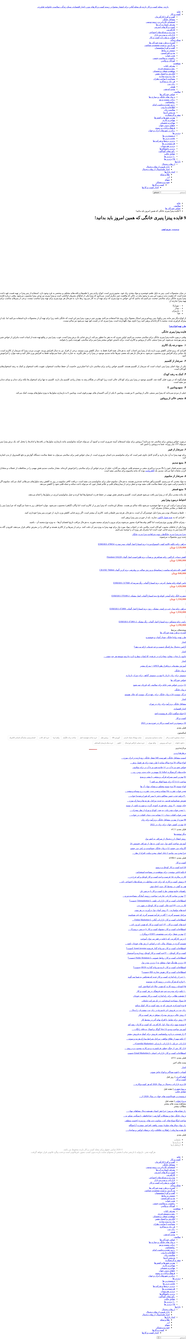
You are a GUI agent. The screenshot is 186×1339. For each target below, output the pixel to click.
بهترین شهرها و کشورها (164, 117)
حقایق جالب (169, 154)
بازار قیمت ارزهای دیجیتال (158, 167)
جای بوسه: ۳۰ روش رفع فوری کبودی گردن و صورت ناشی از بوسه (156, 805)
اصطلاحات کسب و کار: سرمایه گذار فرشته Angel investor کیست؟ (156, 948)
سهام (167, 179)
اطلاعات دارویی (168, 107)
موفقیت (177, 63)
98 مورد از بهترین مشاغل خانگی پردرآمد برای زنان (163, 820)
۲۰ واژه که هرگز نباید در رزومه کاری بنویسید (166, 982)
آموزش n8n (116, 738)
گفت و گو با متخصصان (165, 48)
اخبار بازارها (169, 172)
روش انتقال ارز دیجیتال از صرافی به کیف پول (165, 839)
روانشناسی (170, 102)
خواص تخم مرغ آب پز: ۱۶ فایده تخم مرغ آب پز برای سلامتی (159, 767)
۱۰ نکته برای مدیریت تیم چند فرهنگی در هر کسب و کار (161, 991)
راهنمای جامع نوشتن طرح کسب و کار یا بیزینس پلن (163, 891)
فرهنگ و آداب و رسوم (165, 128)
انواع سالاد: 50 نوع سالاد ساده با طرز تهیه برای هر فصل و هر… (158, 762)
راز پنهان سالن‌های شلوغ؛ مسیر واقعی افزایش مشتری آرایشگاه (157, 1125)
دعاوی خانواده (180, 743)
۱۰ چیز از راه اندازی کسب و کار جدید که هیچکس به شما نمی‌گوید (157, 977)
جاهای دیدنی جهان (167, 125)
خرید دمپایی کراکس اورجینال (134, 743)
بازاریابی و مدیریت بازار (164, 35)
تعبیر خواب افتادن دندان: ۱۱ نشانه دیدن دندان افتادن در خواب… (157, 815)
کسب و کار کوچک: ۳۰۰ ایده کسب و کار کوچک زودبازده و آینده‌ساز (156, 953)
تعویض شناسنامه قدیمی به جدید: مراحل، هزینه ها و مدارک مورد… (156, 801)
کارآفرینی (170, 30)
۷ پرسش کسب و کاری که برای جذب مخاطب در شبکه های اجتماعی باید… (152, 882)
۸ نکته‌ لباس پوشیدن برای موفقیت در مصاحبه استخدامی (161, 872)
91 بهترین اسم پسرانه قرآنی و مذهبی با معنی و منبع (163, 777)
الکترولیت (149, 471)
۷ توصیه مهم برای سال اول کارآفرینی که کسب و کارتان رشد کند (157, 1024)
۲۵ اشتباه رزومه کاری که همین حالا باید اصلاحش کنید (162, 986)
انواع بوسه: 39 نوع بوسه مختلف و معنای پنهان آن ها (163, 786)
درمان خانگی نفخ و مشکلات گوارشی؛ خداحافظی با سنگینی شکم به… (154, 1116)
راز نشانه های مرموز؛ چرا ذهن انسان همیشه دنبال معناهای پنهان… (156, 1111)
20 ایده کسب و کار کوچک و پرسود (170, 867)
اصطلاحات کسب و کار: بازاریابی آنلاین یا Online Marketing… (159, 920)
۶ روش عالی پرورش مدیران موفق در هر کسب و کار (162, 1015)
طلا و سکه (165, 174)
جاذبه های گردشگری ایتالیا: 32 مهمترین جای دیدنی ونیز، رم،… (158, 772)
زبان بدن (171, 84)
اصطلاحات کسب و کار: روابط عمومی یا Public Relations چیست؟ (157, 958)
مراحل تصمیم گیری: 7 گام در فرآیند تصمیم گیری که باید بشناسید (157, 915)
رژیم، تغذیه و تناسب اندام (164, 105)
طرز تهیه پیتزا (158, 534)
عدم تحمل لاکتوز (165, 517)
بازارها (178, 161)
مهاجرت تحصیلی (167, 123)
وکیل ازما (56, 738)
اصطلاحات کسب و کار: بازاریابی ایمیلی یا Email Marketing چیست (157, 1053)
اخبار (184, 642)
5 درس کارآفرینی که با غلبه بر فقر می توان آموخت (163, 939)
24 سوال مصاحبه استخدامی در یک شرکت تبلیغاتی (163, 1001)
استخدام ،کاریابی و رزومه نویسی (160, 22)
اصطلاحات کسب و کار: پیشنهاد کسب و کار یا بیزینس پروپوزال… (157, 929)
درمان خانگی (180, 671)
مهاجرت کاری (168, 120)
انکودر (119, 743)
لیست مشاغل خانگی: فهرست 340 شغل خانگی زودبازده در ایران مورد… (153, 758)
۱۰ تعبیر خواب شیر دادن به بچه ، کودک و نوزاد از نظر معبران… (158, 810)
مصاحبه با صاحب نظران (164, 79)
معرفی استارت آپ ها (165, 24)
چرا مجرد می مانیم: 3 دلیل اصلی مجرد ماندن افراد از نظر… (159, 853)
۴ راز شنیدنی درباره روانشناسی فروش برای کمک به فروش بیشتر (156, 1034)
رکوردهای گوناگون (166, 151)
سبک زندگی (175, 40)
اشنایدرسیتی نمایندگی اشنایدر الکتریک (22, 738)
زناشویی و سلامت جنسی (164, 58)
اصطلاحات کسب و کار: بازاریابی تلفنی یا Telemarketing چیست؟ (157, 901)
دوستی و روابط (168, 50)
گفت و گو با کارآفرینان (165, 17)
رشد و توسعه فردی (166, 68)
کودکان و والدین (168, 61)
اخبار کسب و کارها (150, 187)
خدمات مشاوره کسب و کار (175, 738)
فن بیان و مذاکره (167, 81)
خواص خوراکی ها (167, 94)
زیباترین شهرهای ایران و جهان (161, 130)
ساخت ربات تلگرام (69, 738)
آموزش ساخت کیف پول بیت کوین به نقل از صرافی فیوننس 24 (158, 843)
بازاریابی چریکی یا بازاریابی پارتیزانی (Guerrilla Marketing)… (159, 1043)
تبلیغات (177, 1139)
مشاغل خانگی (168, 19)
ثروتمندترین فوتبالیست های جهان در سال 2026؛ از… (162, 1096)
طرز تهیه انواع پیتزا (177, 326)
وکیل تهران (152, 743)
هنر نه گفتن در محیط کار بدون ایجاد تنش (168, 886)
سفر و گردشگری (173, 115)
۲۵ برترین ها (169, 159)
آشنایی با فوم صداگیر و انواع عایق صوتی (168, 1072)
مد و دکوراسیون (168, 53)
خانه (179, 11)
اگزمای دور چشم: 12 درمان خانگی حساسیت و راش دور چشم (158, 848)
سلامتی (177, 92)
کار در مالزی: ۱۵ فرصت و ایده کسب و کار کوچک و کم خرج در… (157, 877)
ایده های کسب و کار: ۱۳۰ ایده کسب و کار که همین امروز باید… (157, 924)
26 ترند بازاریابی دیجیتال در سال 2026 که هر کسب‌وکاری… (159, 1084)
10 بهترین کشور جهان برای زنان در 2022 (168, 824)
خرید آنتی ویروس (165, 743)
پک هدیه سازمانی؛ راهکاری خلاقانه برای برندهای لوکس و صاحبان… (156, 1130)
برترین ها (177, 133)
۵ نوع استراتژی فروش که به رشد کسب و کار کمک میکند (160, 1005)
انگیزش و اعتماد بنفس (165, 74)
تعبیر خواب (170, 55)
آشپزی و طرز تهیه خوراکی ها (162, 42)
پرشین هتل (104, 738)
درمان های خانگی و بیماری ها (162, 97)
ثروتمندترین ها (168, 136)
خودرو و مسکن (163, 182)
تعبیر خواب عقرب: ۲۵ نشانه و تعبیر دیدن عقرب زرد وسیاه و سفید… (155, 791)
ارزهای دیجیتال (168, 164)
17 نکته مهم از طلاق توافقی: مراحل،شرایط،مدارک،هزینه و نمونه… (156, 1039)
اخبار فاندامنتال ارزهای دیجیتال (156, 169)
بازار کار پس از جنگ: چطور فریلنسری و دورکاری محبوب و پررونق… (155, 1048)
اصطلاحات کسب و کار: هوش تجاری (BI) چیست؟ (164, 972)
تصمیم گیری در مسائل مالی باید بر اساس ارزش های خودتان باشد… (155, 943)
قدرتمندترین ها (168, 143)
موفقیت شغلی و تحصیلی (164, 71)
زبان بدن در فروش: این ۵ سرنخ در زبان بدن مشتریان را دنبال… (157, 1010)
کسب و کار (175, 14)
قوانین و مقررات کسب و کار (162, 37)
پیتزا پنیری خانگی (171, 534)
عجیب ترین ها (169, 138)
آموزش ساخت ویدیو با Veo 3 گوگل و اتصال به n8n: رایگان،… (159, 1029)
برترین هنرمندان (168, 146)
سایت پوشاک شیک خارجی (132, 738)
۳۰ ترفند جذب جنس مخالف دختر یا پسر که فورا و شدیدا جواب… (157, 796)
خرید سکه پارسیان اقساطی (103, 743)
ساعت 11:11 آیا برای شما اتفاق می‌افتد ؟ (168, 782)
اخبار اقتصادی (179, 709)
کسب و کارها (158, 185)
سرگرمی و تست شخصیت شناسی (159, 45)
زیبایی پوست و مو (167, 99)
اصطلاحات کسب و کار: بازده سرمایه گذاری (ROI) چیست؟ (159, 967)
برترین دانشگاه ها (167, 148)
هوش (172, 86)
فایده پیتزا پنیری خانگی (142, 534)
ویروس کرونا (169, 112)
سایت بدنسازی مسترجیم (153, 738)
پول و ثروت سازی (167, 76)
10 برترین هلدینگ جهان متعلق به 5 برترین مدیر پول (163, 962)
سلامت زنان (169, 110)
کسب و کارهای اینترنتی (164, 27)
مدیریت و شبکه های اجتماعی (162, 32)
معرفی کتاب (169, 66)
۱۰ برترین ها (169, 156)
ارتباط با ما (176, 1145)
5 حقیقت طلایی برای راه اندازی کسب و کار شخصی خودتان (159, 996)
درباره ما (177, 1142)
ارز (168, 177)
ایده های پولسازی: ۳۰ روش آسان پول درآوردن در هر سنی (160, 910)
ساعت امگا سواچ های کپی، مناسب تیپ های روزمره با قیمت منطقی (155, 1120)
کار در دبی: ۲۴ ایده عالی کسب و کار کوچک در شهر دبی (161, 905)
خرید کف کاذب (44, 738)
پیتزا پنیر (182, 534)
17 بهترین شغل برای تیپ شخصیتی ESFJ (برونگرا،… (163, 934)
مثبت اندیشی (169, 89)
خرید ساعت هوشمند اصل (88, 738)
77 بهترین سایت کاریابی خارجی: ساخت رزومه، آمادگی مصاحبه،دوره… (154, 896)
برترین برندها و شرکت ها (164, 141)
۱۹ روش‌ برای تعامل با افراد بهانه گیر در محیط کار (163, 1020)
